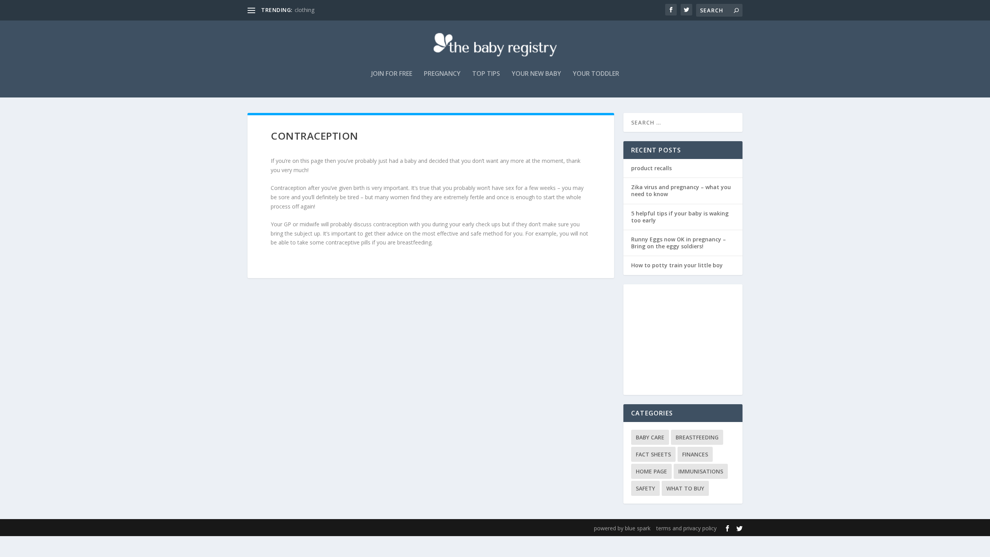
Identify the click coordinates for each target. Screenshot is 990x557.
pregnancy (442, 74)
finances (695, 454)
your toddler (596, 74)
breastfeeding (697, 437)
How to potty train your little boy (677, 265)
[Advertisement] (687, 340)
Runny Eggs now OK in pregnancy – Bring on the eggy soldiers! (678, 243)
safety (645, 488)
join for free (391, 74)
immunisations (700, 471)
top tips (486, 74)
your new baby (536, 74)
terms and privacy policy (686, 528)
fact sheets (653, 454)
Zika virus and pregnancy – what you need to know (681, 190)
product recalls (651, 168)
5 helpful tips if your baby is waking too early (680, 217)
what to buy (685, 488)
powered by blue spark (622, 528)
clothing (304, 10)
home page (651, 471)
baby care (650, 437)
